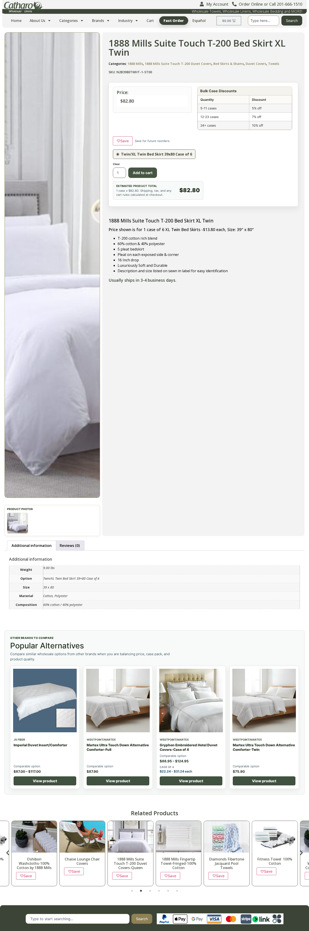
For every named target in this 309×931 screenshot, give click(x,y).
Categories (68, 20)
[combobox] (263, 21)
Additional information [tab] (32, 545)
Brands (98, 20)
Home (16, 20)
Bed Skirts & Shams (228, 63)
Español (199, 20)
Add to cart (142, 172)
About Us (37, 20)
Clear (116, 164)
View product (45, 781)
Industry (125, 20)
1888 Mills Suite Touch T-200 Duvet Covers (178, 63)
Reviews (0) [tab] (70, 545)
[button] (52, 265)
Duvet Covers (256, 63)
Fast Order (174, 20)
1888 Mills (135, 63)
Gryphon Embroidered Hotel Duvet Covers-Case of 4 (188, 747)
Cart (150, 20)
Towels (273, 63)
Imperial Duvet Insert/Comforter (40, 745)
